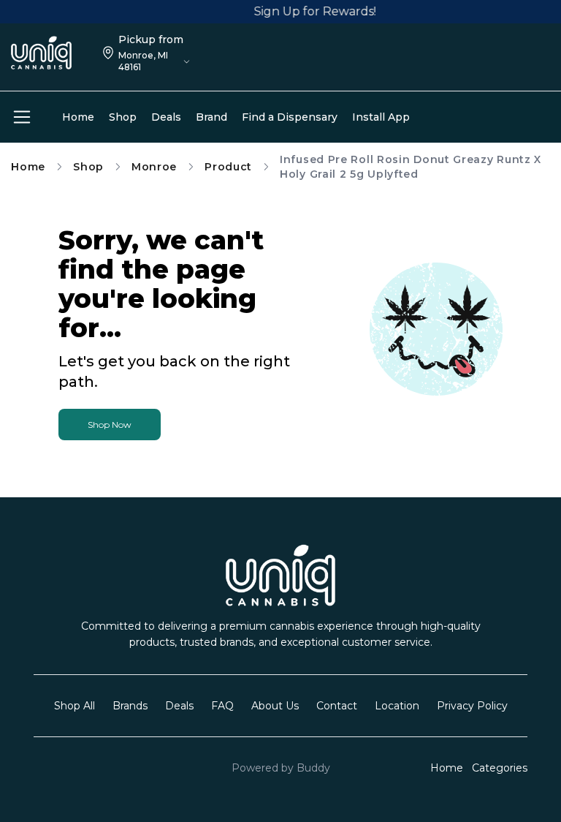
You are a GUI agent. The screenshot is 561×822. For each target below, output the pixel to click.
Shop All (74, 705)
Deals (179, 705)
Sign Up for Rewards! (310, 11)
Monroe (154, 166)
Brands (130, 705)
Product (228, 166)
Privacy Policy (472, 705)
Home (28, 166)
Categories (499, 767)
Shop (88, 166)
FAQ (222, 705)
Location (397, 705)
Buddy (313, 767)
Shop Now (109, 424)
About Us (275, 705)
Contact (336, 705)
